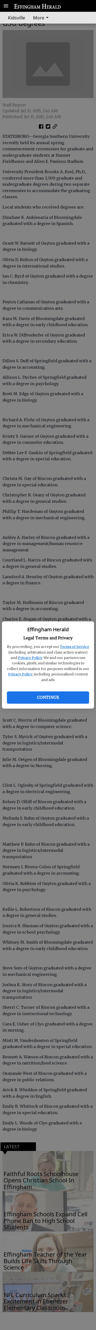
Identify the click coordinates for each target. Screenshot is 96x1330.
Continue (48, 697)
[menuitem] (42, 18)
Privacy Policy (30, 658)
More (38, 18)
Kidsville (16, 18)
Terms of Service (74, 646)
